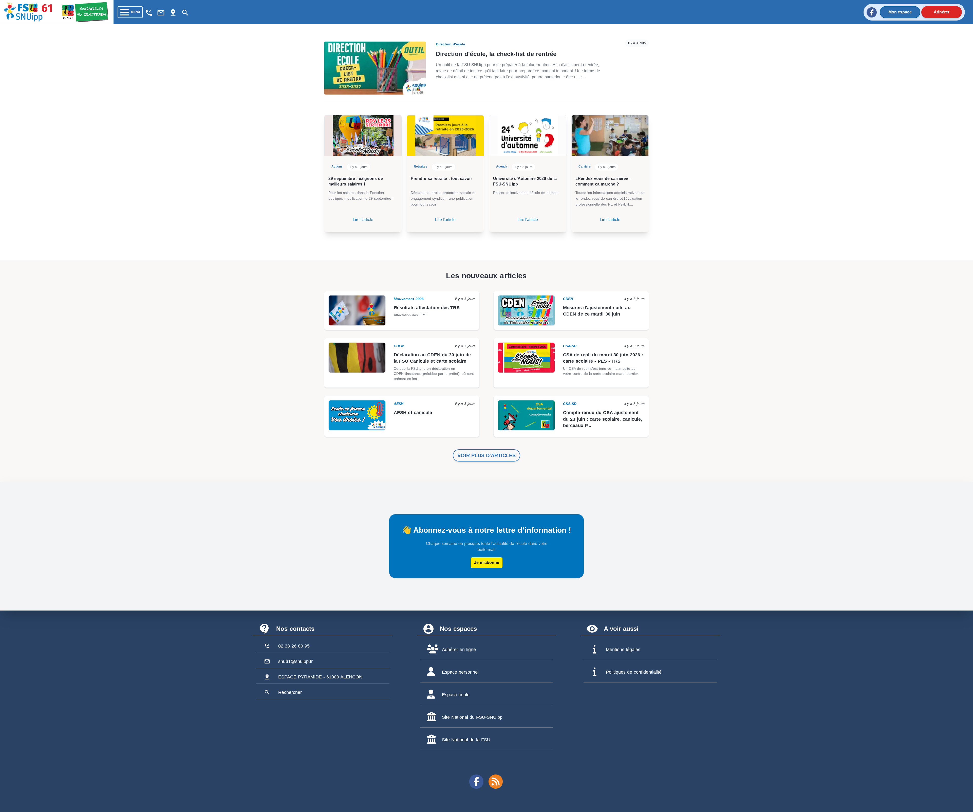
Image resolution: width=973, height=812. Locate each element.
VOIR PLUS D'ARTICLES (486, 455)
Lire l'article (363, 219)
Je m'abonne (486, 562)
